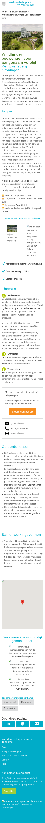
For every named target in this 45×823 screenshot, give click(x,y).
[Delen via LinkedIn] (8, 724)
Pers (4, 763)
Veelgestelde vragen (11, 751)
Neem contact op (22, 411)
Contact (5, 759)
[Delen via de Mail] (36, 724)
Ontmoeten (26, 702)
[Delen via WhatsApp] (22, 724)
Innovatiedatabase (18, 11)
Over (4, 747)
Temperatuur (10, 708)
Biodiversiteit (10, 702)
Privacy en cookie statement (15, 755)
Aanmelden (9, 791)
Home (5, 11)
